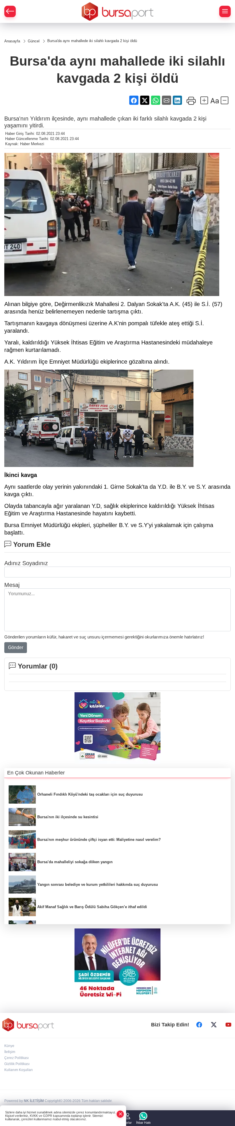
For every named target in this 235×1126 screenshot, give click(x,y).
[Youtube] (228, 1024)
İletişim (9, 1052)
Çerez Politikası (16, 1058)
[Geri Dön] (10, 11)
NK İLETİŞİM (34, 1101)
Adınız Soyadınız (26, 563)
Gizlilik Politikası (17, 1064)
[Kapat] (120, 1114)
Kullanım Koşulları (18, 1070)
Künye (9, 1046)
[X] (214, 1024)
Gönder (15, 647)
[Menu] (225, 11)
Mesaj (11, 585)
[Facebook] (199, 1024)
